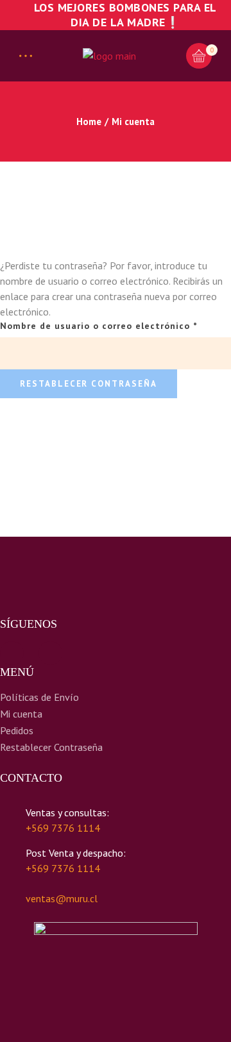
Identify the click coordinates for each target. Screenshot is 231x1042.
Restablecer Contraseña (51, 747)
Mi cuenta (21, 713)
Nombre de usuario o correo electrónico (115, 325)
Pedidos (16, 730)
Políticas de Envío (39, 697)
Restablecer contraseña (88, 383)
